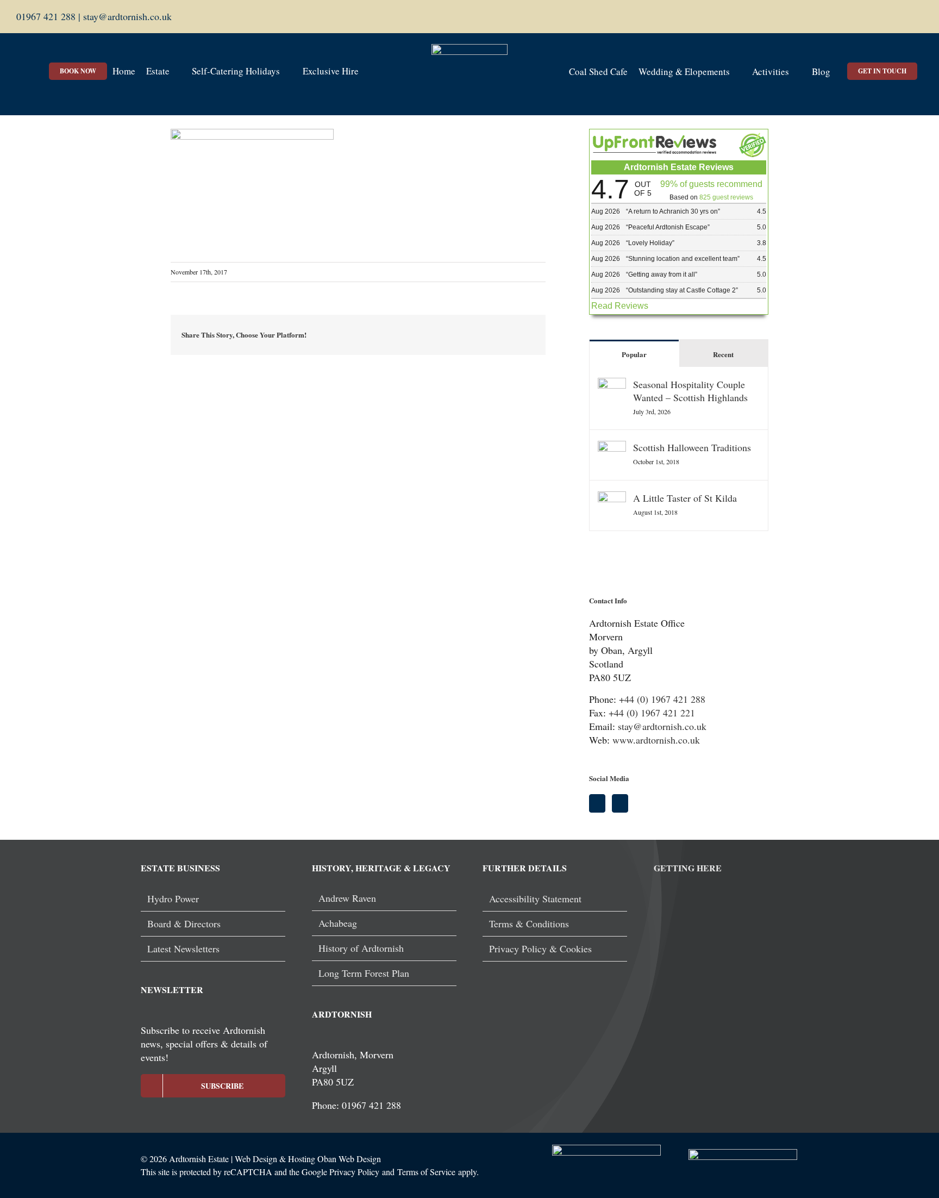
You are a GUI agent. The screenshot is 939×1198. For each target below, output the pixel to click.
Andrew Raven (347, 897)
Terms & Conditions (529, 923)
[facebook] (902, 17)
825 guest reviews (726, 197)
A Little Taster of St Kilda (685, 497)
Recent (723, 354)
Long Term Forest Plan (363, 972)
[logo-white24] (469, 48)
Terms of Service (426, 1171)
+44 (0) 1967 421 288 (662, 699)
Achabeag (337, 922)
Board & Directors (184, 923)
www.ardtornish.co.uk (656, 739)
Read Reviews (619, 305)
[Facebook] (597, 803)
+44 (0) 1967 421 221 (652, 712)
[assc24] (606, 1149)
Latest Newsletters (183, 948)
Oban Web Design (349, 1158)
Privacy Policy (354, 1171)
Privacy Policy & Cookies (540, 948)
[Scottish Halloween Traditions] (612, 447)
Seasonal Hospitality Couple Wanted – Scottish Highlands (690, 391)
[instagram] (919, 17)
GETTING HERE (688, 868)
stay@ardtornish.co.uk (126, 16)
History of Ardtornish (361, 947)
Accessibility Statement (535, 898)
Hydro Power (173, 898)
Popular (634, 354)
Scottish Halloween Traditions (692, 447)
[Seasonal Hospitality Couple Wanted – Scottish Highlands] (612, 384)
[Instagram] (620, 803)
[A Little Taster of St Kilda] (612, 497)
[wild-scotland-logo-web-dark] (742, 1153)
